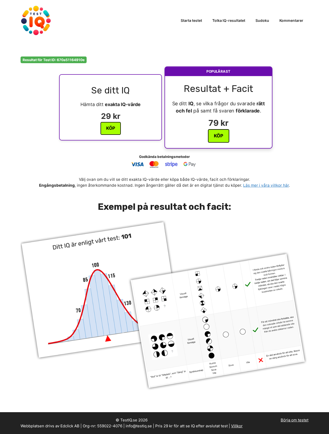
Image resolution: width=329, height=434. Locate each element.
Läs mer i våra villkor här (266, 185)
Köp (110, 128)
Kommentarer (291, 20)
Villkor (237, 425)
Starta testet (191, 20)
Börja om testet (294, 420)
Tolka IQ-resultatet (228, 20)
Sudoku (262, 20)
